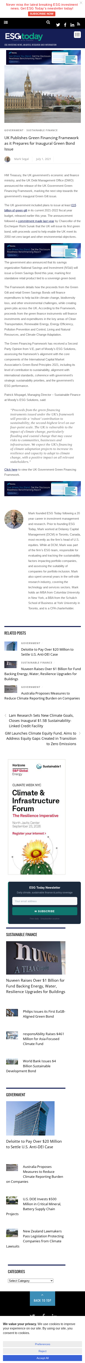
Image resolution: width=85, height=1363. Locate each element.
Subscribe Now (41, 13)
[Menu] (6, 22)
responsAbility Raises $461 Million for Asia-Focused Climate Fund (43, 1039)
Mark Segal (21, 159)
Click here (10, 469)
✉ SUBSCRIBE (45, 911)
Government (14, 130)
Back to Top (42, 1300)
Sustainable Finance (42, 130)
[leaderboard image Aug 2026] (43, 63)
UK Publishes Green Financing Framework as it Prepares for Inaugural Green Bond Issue (41, 143)
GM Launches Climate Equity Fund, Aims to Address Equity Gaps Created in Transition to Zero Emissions (43, 738)
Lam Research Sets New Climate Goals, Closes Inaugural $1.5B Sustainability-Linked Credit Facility (39, 720)
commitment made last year (36, 221)
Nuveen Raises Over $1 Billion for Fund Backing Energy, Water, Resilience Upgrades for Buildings (42, 674)
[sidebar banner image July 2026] (36, 872)
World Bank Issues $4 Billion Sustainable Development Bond (31, 1066)
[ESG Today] (24, 40)
